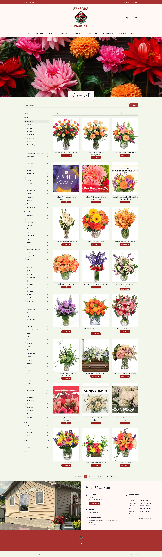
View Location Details (143, 518)
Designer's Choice (92, 33)
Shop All (28, 33)
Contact (134, 2)
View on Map (95, 503)
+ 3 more (91, 522)
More (132, 33)
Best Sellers (40, 33)
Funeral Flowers (77, 33)
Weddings (64, 33)
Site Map (136, 554)
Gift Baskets (52, 33)
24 (107, 476)
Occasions (121, 33)
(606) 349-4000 (30, 2)
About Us (126, 2)
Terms (116, 554)
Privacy (122, 554)
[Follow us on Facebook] (81, 544)
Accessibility (129, 554)
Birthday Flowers (108, 33)
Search (135, 105)
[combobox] (129, 113)
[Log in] (132, 18)
